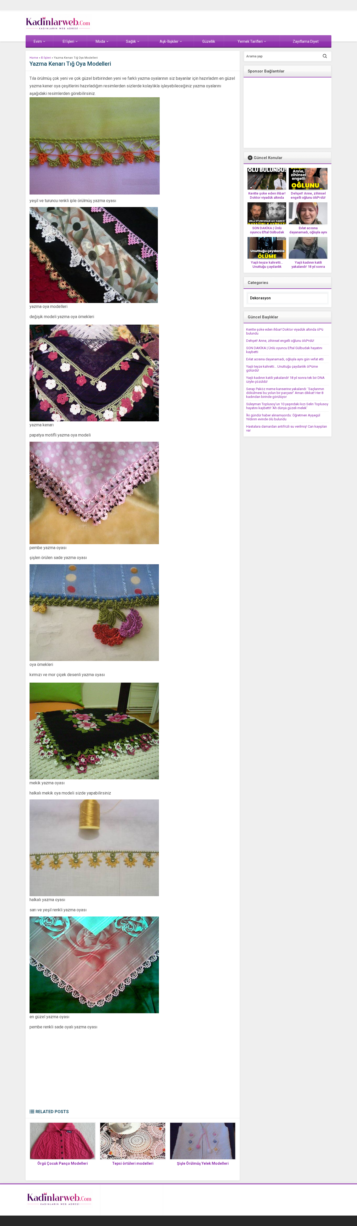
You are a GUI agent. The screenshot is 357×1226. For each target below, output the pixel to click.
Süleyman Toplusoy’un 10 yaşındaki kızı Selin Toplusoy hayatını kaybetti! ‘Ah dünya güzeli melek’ (287, 406)
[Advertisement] (133, 1070)
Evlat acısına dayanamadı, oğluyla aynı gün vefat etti (308, 232)
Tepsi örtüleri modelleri (132, 1163)
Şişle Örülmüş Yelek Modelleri (203, 1163)
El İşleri (46, 57)
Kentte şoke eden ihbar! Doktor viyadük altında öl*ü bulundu (267, 197)
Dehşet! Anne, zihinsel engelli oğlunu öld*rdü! (308, 195)
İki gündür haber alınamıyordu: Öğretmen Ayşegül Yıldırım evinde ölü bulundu (283, 417)
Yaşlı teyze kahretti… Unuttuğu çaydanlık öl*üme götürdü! (267, 266)
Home (34, 57)
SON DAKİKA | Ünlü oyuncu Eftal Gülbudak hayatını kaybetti (267, 232)
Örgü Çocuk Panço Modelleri (62, 1163)
